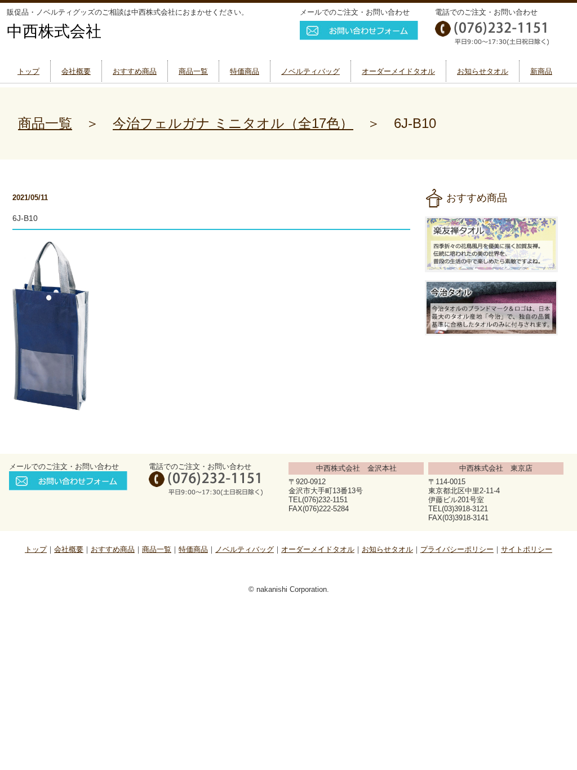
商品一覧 (193, 71)
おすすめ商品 (135, 71)
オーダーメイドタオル (398, 71)
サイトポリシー (526, 549)
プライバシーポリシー (457, 549)
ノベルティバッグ (310, 71)
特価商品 (244, 71)
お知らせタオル (482, 71)
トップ (28, 71)
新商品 (541, 71)
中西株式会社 (54, 31)
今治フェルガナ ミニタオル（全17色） (233, 123)
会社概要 (76, 71)
